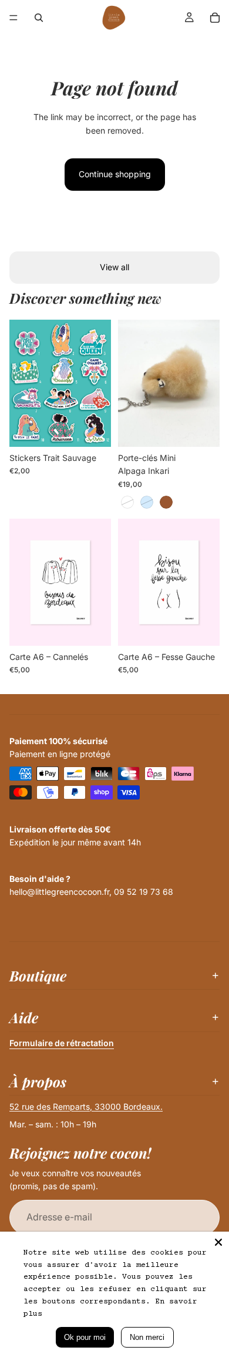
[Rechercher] (39, 18)
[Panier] (215, 18)
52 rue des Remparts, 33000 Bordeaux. (86, 1106)
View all (114, 267)
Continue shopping (115, 174)
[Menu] (13, 17)
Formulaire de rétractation (61, 1043)
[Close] (218, 1242)
